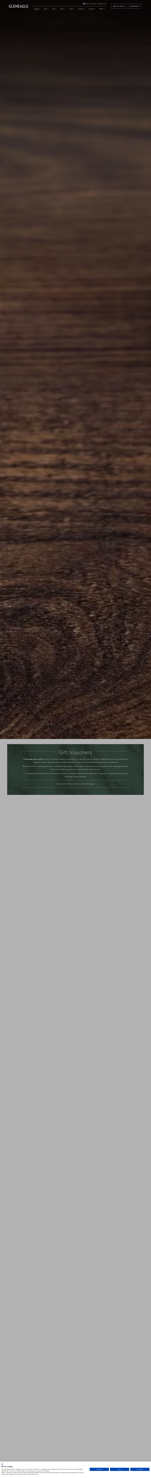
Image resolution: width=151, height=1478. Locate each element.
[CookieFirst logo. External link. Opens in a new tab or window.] (2, 1464)
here (37, 1474)
